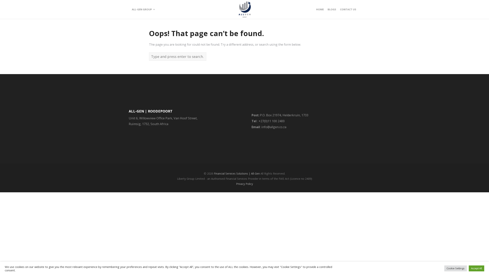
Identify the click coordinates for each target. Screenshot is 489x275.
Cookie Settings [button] (456, 268)
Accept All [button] (476, 268)
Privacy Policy (244, 184)
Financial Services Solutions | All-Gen (237, 173)
